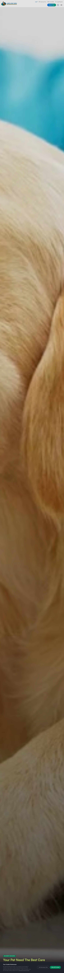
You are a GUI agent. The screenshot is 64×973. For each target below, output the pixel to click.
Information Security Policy (24, 970)
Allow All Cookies (55, 967)
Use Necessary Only (43, 967)
